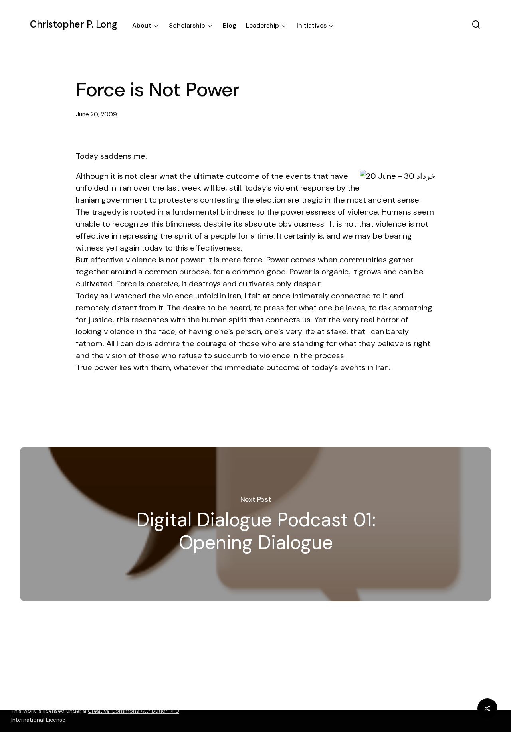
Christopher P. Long (73, 24)
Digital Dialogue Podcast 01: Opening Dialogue (255, 524)
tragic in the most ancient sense (360, 200)
